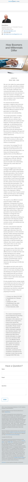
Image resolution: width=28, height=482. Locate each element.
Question (4, 385)
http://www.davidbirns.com (10, 31)
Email (3, 377)
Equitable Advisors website (19, 457)
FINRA (9, 442)
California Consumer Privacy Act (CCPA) (17, 432)
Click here (4, 462)
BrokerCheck (7, 412)
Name (3, 369)
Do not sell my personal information (13, 434)
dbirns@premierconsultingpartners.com (13, 34)
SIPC (12, 442)
